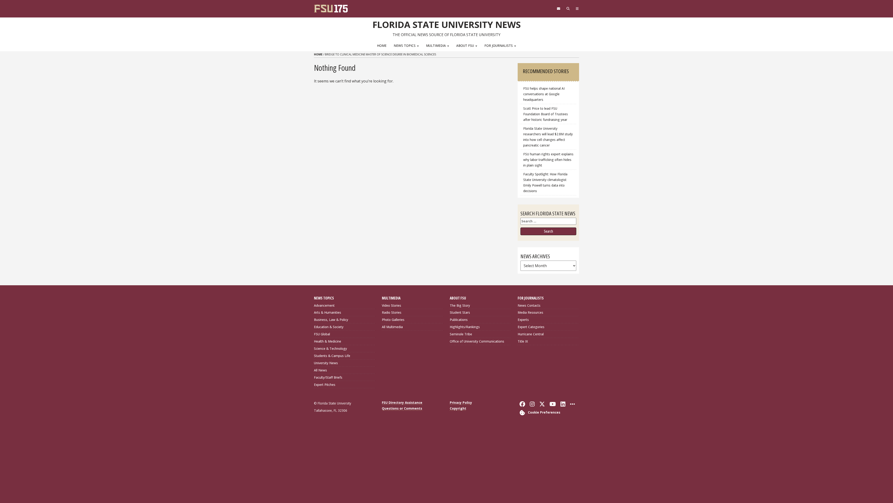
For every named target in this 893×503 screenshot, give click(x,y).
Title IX (523, 341)
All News (320, 370)
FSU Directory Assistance (402, 402)
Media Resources (530, 312)
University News (326, 363)
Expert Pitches (324, 384)
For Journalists (499, 45)
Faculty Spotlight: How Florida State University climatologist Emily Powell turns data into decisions (545, 182)
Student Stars (460, 312)
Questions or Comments (402, 408)
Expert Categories (531, 327)
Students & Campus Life (332, 355)
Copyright (458, 408)
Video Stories (391, 305)
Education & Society (328, 327)
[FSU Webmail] (558, 9)
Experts (523, 319)
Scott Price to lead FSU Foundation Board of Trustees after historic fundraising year (545, 114)
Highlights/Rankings (465, 327)
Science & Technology (330, 348)
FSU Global (322, 334)
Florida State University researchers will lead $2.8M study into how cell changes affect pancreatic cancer (548, 136)
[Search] (568, 9)
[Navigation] (577, 9)
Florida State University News (447, 24)
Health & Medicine (327, 341)
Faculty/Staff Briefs (328, 377)
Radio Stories (391, 312)
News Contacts (529, 305)
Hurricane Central (531, 334)
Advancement (324, 305)
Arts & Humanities (327, 312)
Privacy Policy (461, 402)
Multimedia (436, 45)
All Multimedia (392, 327)
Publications (459, 319)
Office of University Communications (477, 341)
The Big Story (460, 305)
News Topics (405, 45)
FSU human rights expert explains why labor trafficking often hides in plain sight (548, 159)
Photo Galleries (393, 319)
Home (382, 45)
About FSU (465, 45)
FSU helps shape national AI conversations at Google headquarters (544, 94)
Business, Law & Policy (331, 319)
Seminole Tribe (461, 334)
